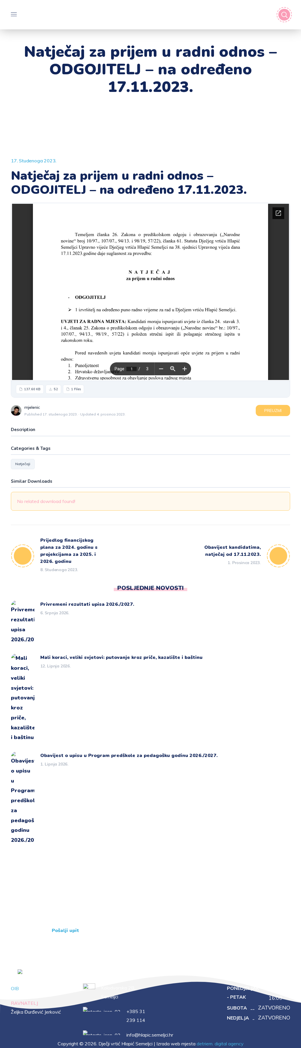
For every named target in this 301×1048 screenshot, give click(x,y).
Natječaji (22, 464)
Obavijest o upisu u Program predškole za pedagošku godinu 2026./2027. (129, 755)
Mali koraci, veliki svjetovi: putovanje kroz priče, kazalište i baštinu (121, 657)
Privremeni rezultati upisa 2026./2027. (87, 604)
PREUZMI (273, 410)
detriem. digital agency (220, 1044)
